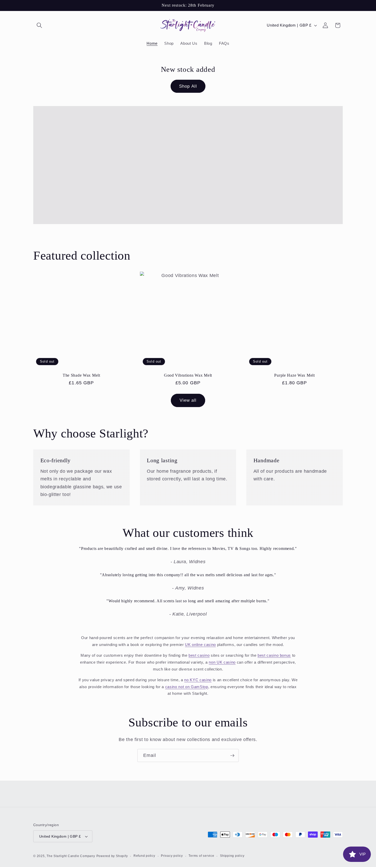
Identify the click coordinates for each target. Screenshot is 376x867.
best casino (199, 655)
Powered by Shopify (112, 856)
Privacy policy (172, 856)
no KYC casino (198, 680)
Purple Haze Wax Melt (294, 375)
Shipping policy (232, 856)
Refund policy (144, 856)
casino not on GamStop (186, 687)
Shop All (188, 86)
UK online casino (200, 644)
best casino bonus (274, 655)
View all (188, 400)
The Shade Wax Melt (81, 375)
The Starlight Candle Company (71, 856)
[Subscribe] (232, 755)
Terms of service (201, 856)
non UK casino (222, 662)
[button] (39, 25)
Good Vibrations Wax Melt (188, 375)
